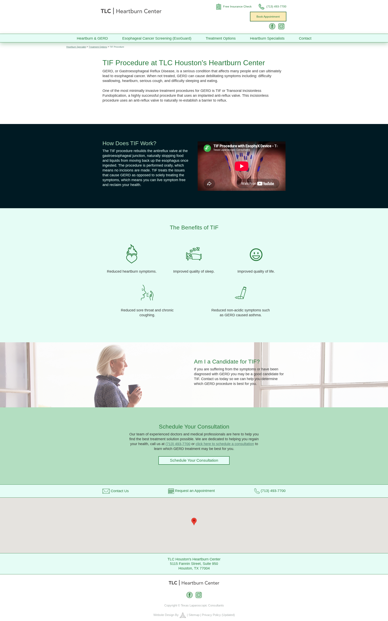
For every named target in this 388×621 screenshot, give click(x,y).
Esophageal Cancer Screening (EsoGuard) (156, 38)
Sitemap (194, 614)
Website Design (163, 614)
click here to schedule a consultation (225, 444)
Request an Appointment (194, 491)
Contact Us (120, 491)
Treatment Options (221, 38)
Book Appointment (268, 16)
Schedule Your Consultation (194, 460)
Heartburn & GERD (92, 38)
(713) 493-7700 (178, 444)
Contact (305, 38)
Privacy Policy (211, 614)
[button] (194, 521)
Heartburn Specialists (267, 38)
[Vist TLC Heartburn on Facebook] (272, 26)
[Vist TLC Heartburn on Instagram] (281, 26)
